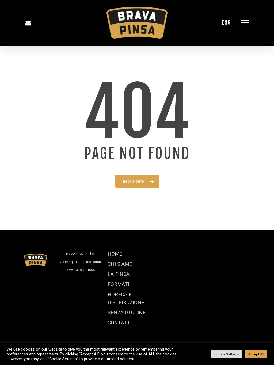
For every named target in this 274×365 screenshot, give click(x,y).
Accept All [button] (256, 354)
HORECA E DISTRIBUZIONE (126, 298)
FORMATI (118, 284)
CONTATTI (120, 323)
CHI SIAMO (120, 264)
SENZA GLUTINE (127, 312)
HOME (115, 254)
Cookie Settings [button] (226, 354)
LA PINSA (119, 274)
